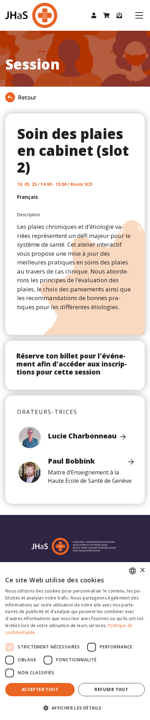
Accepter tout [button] (40, 689)
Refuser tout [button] (111, 689)
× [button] (142, 570)
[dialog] (75, 641)
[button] (93, 15)
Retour (27, 97)
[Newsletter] (119, 15)
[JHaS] (24, 15)
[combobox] (132, 570)
